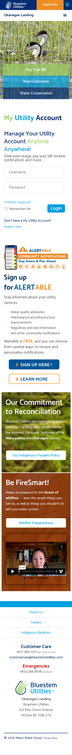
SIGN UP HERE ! (36, 365)
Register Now (12, 226)
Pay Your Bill (36, 70)
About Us (36, 612)
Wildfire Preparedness (36, 523)
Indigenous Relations (36, 633)
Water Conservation (36, 93)
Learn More (34, 379)
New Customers (36, 81)
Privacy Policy (50, 738)
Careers (36, 622)
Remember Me (20, 209)
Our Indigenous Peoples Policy (36, 455)
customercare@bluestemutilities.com (36, 657)
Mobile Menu (65, 16)
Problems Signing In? (17, 202)
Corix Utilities (16, 5)
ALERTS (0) (50, 5)
